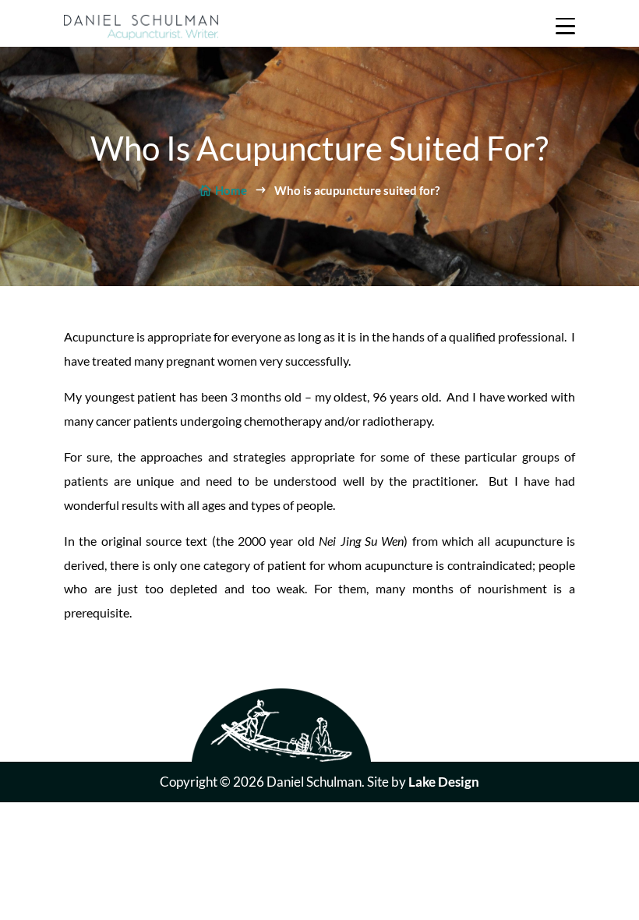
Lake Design (443, 781)
